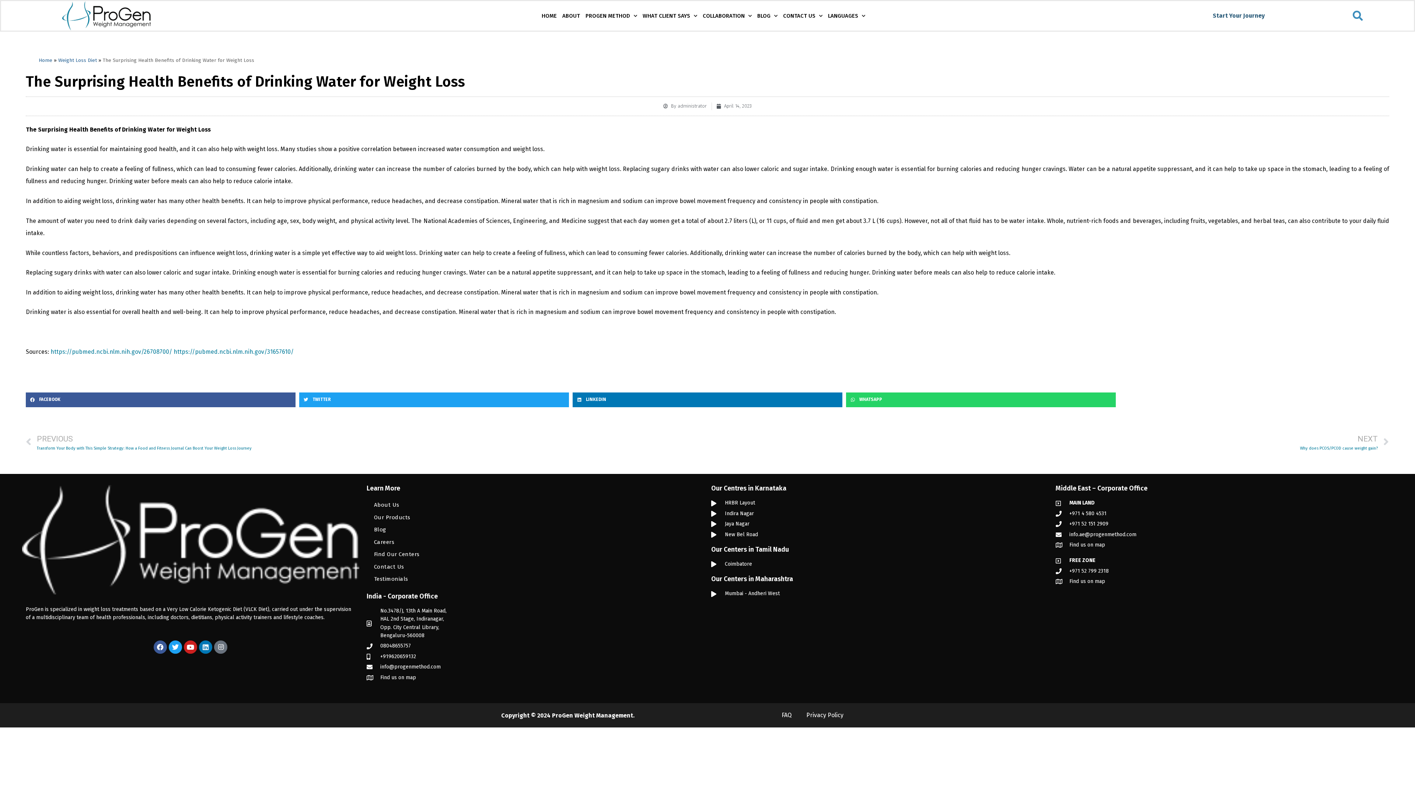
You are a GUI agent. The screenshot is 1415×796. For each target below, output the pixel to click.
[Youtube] (190, 647)
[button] (1358, 16)
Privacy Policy (824, 715)
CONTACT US (799, 16)
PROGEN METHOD (608, 16)
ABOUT (571, 16)
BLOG (764, 16)
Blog (380, 529)
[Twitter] (175, 647)
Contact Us (389, 566)
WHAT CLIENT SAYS (666, 16)
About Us (386, 505)
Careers (384, 542)
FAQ (787, 715)
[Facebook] (160, 647)
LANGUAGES (843, 16)
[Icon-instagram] (220, 647)
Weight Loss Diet (77, 60)
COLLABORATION (724, 16)
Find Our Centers (397, 554)
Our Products (392, 517)
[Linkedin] (205, 647)
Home (45, 60)
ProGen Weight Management (592, 715)
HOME (549, 16)
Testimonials (391, 579)
